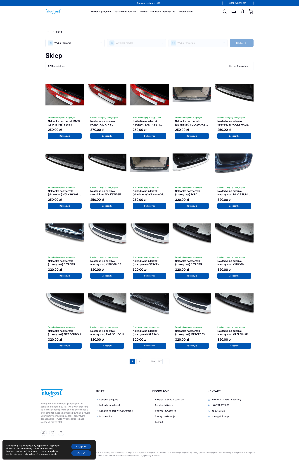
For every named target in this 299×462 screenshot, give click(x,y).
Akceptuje (81, 446)
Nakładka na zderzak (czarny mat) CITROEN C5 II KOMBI (106, 264)
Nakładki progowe (101, 11)
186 (153, 361)
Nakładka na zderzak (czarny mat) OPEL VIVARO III (233, 334)
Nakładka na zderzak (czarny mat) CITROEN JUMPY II (146, 264)
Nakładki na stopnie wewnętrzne (157, 11)
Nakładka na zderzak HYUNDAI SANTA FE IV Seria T (146, 125)
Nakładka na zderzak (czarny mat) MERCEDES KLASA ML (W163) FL (190, 334)
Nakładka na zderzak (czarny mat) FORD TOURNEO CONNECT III (189, 194)
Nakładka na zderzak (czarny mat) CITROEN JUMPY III (188, 264)
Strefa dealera (237, 3)
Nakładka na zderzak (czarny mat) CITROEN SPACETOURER (230, 264)
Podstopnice (185, 11)
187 (160, 361)
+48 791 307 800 (220, 405)
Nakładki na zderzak (125, 11)
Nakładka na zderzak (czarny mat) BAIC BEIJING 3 (233, 194)
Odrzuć (81, 453)
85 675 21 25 (218, 410)
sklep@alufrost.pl (220, 416)
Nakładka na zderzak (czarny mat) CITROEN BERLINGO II (61, 264)
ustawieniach (50, 454)
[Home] (47, 31)
